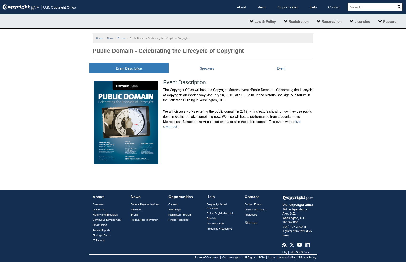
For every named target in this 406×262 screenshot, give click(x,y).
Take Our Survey (299, 252)
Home (99, 38)
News (261, 6)
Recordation (331, 21)
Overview (98, 204)
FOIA (261, 257)
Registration (299, 21)
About (241, 6)
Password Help (215, 223)
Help (313, 6)
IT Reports (99, 240)
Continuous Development (107, 219)
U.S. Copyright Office (58, 6)
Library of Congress (206, 257)
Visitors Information (255, 209)
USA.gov (249, 257)
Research (390, 21)
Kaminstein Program (179, 214)
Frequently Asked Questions (217, 206)
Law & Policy (265, 21)
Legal (272, 257)
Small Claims (100, 225)
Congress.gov (231, 257)
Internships (174, 209)
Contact (334, 6)
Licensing (362, 21)
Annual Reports (101, 230)
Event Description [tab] (129, 68)
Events (121, 38)
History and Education (105, 214)
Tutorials (211, 218)
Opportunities (288, 6)
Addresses (251, 214)
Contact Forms (253, 204)
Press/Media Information (144, 219)
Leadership (99, 209)
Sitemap (251, 222)
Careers (173, 204)
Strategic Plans (101, 235)
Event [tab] (281, 68)
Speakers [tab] (207, 68)
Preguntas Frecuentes (219, 228)
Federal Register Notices (145, 204)
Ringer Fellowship (178, 219)
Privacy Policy (307, 257)
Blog (284, 252)
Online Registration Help (220, 213)
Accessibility (287, 257)
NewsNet (136, 209)
